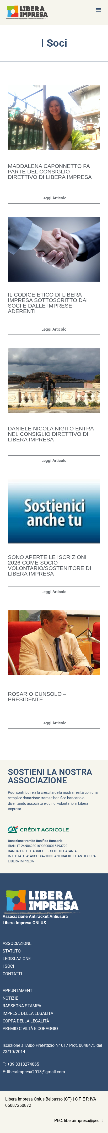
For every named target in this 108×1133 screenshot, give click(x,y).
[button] (98, 9)
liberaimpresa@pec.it (83, 1120)
